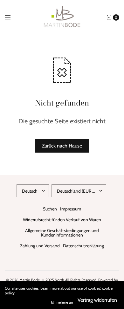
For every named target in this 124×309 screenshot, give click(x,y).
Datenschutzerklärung (83, 246)
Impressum (70, 209)
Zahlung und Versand (40, 246)
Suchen (50, 209)
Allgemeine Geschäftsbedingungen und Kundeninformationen (62, 233)
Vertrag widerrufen (97, 300)
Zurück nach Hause (62, 146)
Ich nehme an (62, 302)
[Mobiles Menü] (12, 17)
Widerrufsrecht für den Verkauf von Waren (62, 220)
